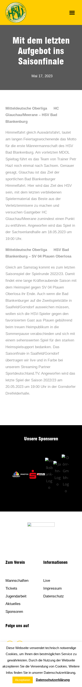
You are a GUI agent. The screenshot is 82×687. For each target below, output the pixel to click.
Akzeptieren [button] (22, 680)
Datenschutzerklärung (53, 680)
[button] (72, 12)
